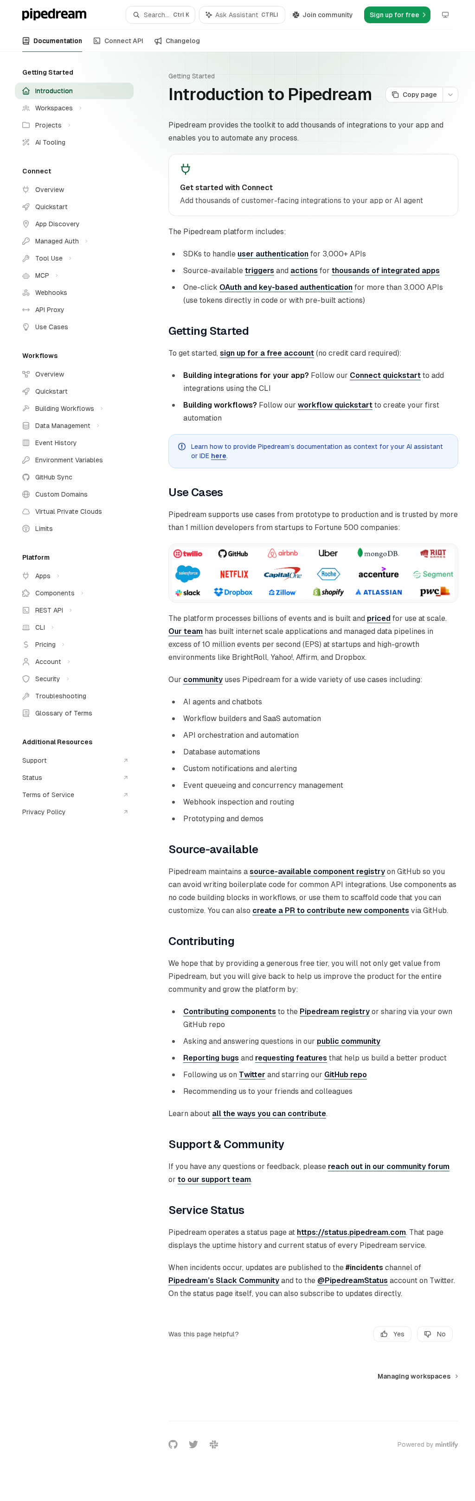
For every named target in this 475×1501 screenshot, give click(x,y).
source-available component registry (317, 871)
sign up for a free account (267, 353)
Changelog (183, 41)
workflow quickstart (335, 405)
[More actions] (450, 94)
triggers (259, 270)
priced (379, 618)
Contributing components (229, 1011)
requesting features (291, 1058)
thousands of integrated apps (386, 270)
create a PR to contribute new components (330, 910)
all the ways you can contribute (269, 1113)
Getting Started (191, 76)
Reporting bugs (211, 1058)
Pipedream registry (335, 1011)
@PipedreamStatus (352, 1280)
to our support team (214, 1179)
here (218, 456)
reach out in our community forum (388, 1166)
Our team (185, 631)
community (203, 679)
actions (304, 270)
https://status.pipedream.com (351, 1232)
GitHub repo (345, 1074)
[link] (313, 185)
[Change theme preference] (445, 14)
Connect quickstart (385, 375)
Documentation (57, 41)
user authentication (273, 253)
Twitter (252, 1074)
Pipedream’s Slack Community (223, 1280)
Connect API (123, 41)
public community (348, 1041)
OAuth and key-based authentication (286, 287)
